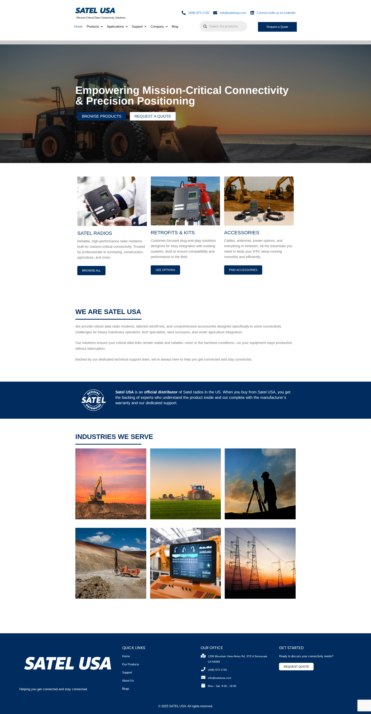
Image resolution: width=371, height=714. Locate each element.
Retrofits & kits (173, 232)
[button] (95, 26)
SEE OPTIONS (165, 270)
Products (93, 26)
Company (157, 26)
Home (78, 26)
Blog (175, 26)
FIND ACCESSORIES (243, 270)
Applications (115, 26)
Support (137, 26)
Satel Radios (94, 233)
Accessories (241, 232)
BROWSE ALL (91, 270)
